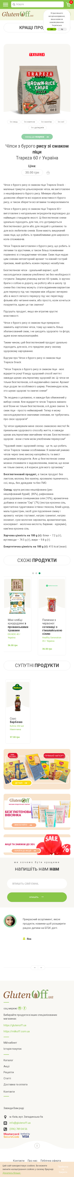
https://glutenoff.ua (15, 1025)
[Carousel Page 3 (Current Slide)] (39, 573)
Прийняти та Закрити (63, 1169)
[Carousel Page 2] (36, 573)
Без (14, 122)
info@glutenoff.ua (20, 1122)
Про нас (32, 1160)
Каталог (8, 1060)
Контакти (9, 1091)
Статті (7, 1078)
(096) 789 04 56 (18, 1129)
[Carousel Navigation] (37, 967)
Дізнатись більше (12, 1173)
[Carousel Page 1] (33, 573)
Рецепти (9, 1072)
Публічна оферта (51, 1160)
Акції (7, 1066)
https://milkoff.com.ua (17, 1031)
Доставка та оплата (15, 1084)
